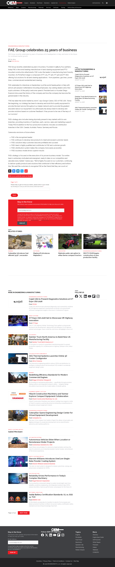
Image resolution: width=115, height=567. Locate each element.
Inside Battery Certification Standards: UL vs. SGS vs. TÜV (51, 495)
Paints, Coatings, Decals (15, 429)
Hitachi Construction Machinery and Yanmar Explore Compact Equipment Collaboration (48, 395)
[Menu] (106, 3)
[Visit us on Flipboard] (93, 296)
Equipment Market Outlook (37, 391)
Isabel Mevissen (15, 432)
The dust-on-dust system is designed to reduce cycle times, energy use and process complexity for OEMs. (50, 467)
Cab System (61, 251)
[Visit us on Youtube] (89, 296)
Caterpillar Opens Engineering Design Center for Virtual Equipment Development (51, 414)
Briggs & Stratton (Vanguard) (41, 380)
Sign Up (22, 223)
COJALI (34, 304)
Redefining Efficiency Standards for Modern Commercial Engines (48, 376)
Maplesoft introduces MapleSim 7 (41, 254)
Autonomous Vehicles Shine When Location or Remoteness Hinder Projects (49, 440)
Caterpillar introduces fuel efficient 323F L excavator (18, 254)
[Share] (13, 171)
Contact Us (69, 561)
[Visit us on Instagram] (98, 296)
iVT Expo (35, 323)
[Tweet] (22, 171)
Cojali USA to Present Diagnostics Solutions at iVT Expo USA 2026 (84, 76)
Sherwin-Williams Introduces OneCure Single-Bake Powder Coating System (49, 459)
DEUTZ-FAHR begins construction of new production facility (91, 255)
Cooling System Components (38, 353)
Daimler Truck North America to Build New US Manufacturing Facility (85, 98)
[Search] (102, 3)
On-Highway (32, 334)
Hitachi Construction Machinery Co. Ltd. (44, 399)
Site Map (76, 561)
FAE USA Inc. (15, 61)
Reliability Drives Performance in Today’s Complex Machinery (47, 477)
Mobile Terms (34, 220)
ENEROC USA (36, 500)
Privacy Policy (45, 220)
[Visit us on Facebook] (76, 296)
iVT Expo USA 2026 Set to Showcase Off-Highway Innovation (83, 87)
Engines (10, 251)
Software (36, 251)
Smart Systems (33, 315)
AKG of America (37, 361)
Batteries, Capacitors (35, 492)
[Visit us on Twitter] (81, 296)
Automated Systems (35, 437)
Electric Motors (34, 473)
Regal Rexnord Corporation (41, 481)
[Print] (9, 171)
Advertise (39, 561)
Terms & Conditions (58, 561)
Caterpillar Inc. (37, 418)
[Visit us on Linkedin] (85, 296)
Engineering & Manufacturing (18, 46)
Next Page (23, 513)
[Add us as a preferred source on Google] (26, 171)
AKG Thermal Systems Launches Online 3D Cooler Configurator (86, 108)
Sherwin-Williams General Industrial (43, 464)
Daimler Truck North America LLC (42, 342)
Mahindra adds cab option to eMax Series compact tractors (69, 254)
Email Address (22, 207)
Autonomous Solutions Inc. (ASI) (42, 445)
